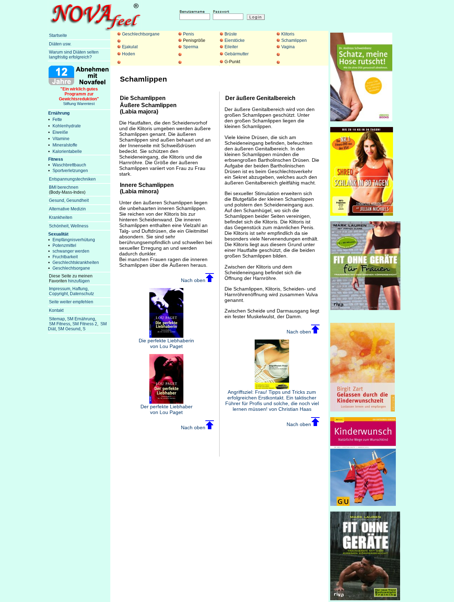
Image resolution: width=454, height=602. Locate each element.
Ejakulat (130, 46)
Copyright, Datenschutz (71, 293)
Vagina (288, 46)
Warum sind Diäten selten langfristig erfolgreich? (73, 55)
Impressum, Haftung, (69, 288)
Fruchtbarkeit (65, 256)
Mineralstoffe (64, 145)
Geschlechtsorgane (141, 34)
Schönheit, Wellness (68, 225)
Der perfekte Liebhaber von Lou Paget (166, 409)
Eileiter (231, 46)
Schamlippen (294, 40)
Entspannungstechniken (72, 179)
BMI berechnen (63, 187)
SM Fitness (59, 323)
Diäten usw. (60, 44)
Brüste (231, 34)
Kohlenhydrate (66, 125)
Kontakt (56, 310)
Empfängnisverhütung (73, 239)
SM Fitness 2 (84, 323)
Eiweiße (60, 132)
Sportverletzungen (70, 170)
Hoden (128, 53)
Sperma (190, 46)
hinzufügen (79, 280)
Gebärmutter (237, 53)
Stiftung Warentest (79, 96)
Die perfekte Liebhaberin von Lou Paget (166, 343)
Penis (188, 34)
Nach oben (193, 280)
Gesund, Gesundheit (69, 200)
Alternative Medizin (67, 208)
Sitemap (57, 318)
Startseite (58, 35)
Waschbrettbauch (69, 164)
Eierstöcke (235, 40)
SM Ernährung (81, 318)
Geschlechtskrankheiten (75, 262)
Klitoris (287, 34)
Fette (57, 119)
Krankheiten (60, 217)
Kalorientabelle (67, 151)
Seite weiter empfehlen (71, 301)
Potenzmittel (64, 245)
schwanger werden (70, 251)
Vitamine (61, 138)
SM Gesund (69, 328)
